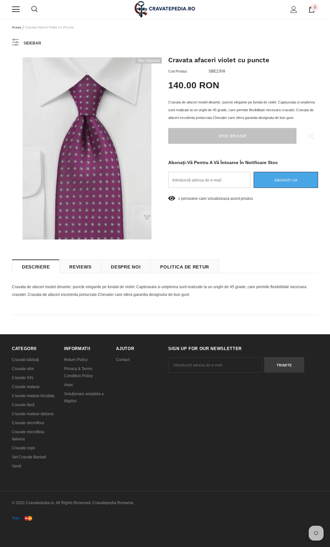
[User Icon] (293, 9)
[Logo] (165, 9)
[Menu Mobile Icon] (16, 9)
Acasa (16, 27)
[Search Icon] (34, 9)
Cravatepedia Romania (112, 503)
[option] (87, 148)
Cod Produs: (178, 71)
